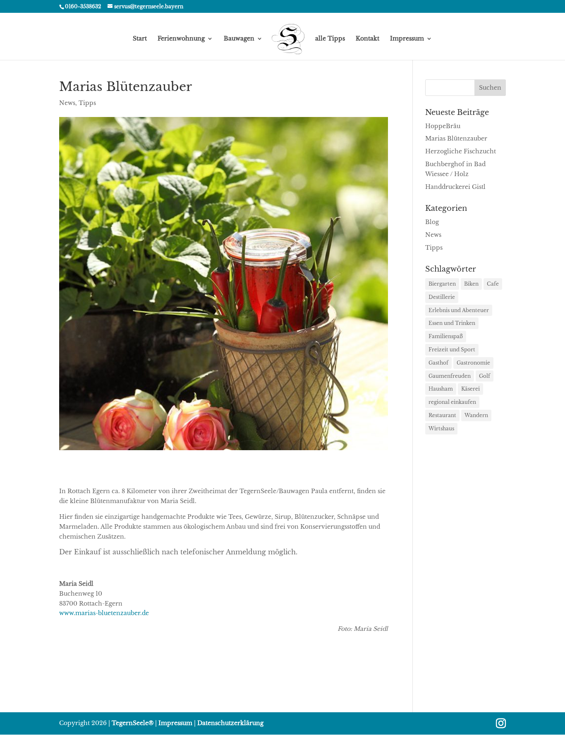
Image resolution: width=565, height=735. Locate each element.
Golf (484, 376)
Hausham (441, 389)
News (67, 103)
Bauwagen (239, 39)
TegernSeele (132, 723)
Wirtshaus (441, 428)
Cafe (493, 284)
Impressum (407, 39)
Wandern (476, 415)
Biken (471, 284)
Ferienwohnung (181, 39)
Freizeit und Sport (452, 349)
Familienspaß (446, 336)
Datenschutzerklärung (230, 723)
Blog (432, 222)
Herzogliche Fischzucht (460, 151)
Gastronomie (473, 363)
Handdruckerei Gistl (455, 187)
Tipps (87, 103)
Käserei (470, 389)
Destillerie (442, 297)
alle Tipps (330, 39)
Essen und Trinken (452, 323)
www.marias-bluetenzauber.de (104, 613)
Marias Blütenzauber (456, 138)
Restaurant (442, 415)
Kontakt (367, 39)
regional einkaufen (452, 402)
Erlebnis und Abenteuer (459, 310)
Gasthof (438, 363)
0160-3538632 (83, 6)
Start (140, 39)
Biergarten (442, 284)
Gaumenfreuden (450, 376)
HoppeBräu (442, 126)
